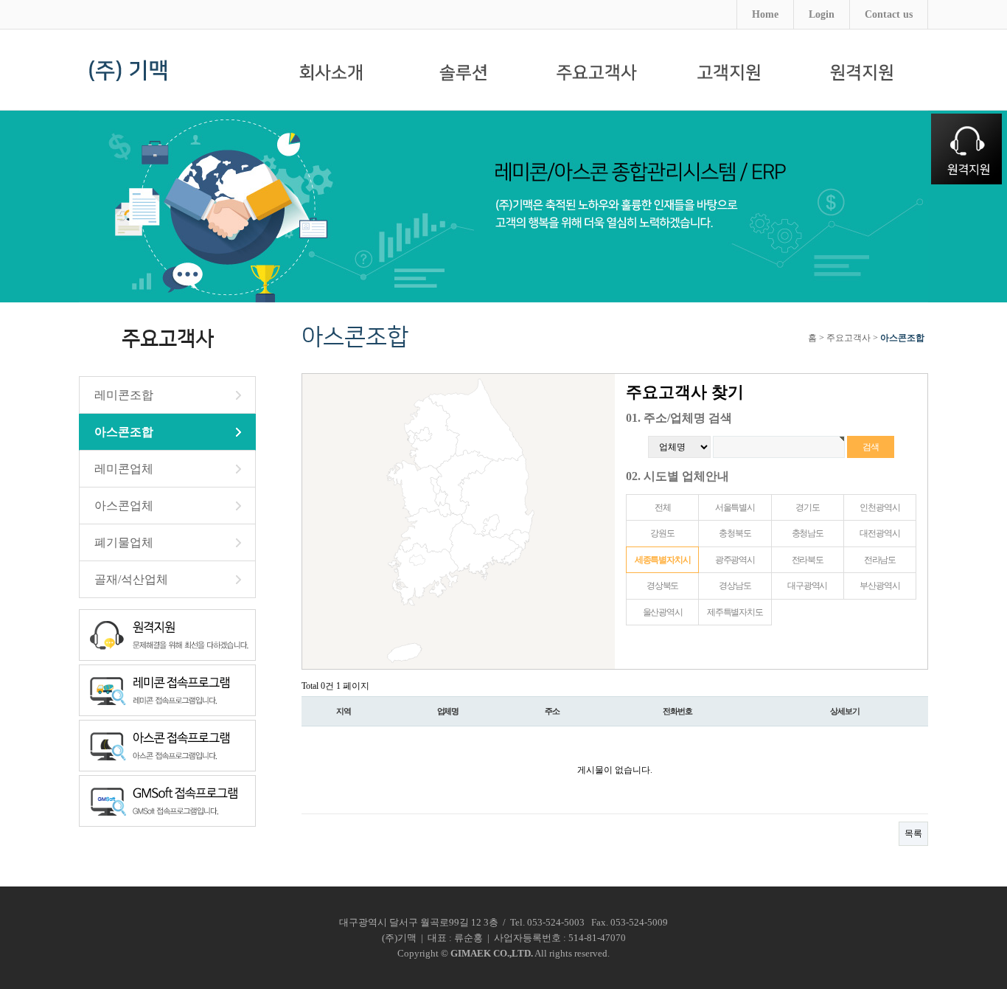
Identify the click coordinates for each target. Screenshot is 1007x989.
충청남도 (807, 533)
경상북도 (662, 585)
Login (821, 14)
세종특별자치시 (663, 560)
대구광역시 (807, 585)
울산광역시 (663, 612)
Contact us (889, 14)
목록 (913, 833)
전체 (663, 507)
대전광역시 (879, 533)
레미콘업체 (123, 468)
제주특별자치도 (735, 612)
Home (765, 14)
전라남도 (880, 560)
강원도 (662, 533)
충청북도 (734, 533)
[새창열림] (861, 74)
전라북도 (807, 560)
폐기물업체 (123, 542)
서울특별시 (735, 507)
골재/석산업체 (131, 579)
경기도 (807, 507)
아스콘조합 (123, 432)
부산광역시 (879, 585)
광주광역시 (735, 560)
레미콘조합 (123, 395)
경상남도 (734, 585)
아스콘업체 (123, 505)
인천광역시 (879, 507)
